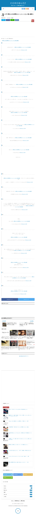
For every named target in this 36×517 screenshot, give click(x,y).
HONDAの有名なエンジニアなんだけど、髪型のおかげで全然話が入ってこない (20, 433)
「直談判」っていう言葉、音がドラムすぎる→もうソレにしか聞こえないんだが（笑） (20, 439)
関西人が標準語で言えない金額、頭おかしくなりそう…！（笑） (19, 462)
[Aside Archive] (33, 20)
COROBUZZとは (17, 500)
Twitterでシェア (26, 299)
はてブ (17, 19)
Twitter (3, 19)
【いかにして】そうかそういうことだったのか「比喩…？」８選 (19, 456)
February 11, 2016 (24, 50)
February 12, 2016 (25, 75)
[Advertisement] (18, 29)
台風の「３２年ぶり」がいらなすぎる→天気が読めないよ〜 (18, 409)
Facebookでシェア (10, 299)
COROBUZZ (18, 3)
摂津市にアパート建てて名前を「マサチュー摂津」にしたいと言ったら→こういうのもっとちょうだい (20, 415)
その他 (12, 17)
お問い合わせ (22, 500)
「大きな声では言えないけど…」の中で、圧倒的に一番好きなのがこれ (20, 450)
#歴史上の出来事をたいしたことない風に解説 (22, 47)
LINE (12, 19)
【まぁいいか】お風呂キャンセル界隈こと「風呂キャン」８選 (18, 421)
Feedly (5, 477)
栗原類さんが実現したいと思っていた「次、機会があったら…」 (19, 444)
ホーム (12, 500)
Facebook (8, 19)
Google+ (25, 474)
